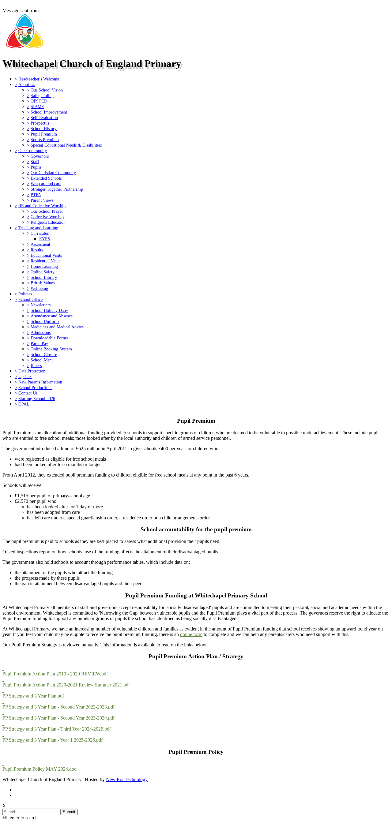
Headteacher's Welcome (38, 79)
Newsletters (41, 304)
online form (191, 634)
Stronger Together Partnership (57, 189)
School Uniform (45, 321)
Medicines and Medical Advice (57, 326)
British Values (43, 282)
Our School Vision (47, 90)
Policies (25, 293)
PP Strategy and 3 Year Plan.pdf (33, 695)
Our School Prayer (47, 211)
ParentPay (39, 343)
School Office (30, 299)
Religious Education (48, 222)
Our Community (32, 150)
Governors (40, 156)
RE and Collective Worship (42, 205)
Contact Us (27, 393)
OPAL (23, 404)
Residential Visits (45, 260)
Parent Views (42, 200)
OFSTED (39, 101)
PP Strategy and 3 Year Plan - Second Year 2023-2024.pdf (58, 717)
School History (44, 128)
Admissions (41, 332)
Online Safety (43, 271)
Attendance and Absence (52, 315)
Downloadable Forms (49, 337)
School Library (44, 277)
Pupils (36, 167)
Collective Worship (47, 216)
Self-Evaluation (44, 117)
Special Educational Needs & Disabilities (66, 145)
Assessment (40, 244)
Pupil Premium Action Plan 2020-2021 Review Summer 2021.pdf (66, 684)
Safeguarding (42, 95)
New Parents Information (40, 382)
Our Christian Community (53, 172)
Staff (35, 161)
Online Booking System (51, 348)
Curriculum (41, 233)
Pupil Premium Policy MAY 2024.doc (39, 769)
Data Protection (31, 370)
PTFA (36, 194)
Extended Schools (46, 178)
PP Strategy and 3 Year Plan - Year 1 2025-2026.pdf (52, 740)
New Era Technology (127, 779)
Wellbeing (39, 288)
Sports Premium (45, 139)
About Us (26, 84)
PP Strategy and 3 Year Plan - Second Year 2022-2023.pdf (58, 706)
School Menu (42, 359)
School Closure (44, 354)
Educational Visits (46, 255)
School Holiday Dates (49, 310)
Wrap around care (46, 183)
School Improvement (49, 112)
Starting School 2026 (36, 398)
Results (37, 249)
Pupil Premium (44, 134)
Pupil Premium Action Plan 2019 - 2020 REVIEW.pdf (55, 673)
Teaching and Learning (38, 227)
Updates (25, 376)
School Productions (35, 387)
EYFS (44, 238)
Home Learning (44, 266)
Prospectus (40, 123)
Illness (36, 365)
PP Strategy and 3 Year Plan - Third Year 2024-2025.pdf (56, 728)
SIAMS (37, 106)
